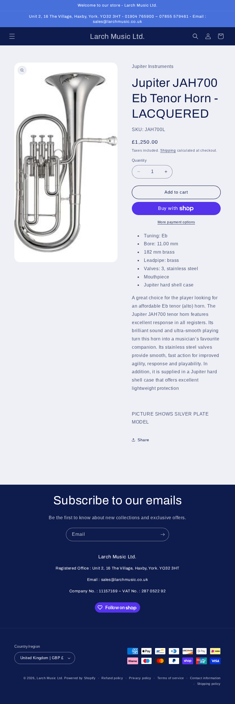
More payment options (176, 222)
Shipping (168, 151)
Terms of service (170, 678)
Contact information (205, 678)
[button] (12, 36)
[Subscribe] (162, 534)
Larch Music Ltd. (50, 678)
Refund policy (112, 678)
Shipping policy (209, 683)
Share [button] (143, 440)
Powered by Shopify (80, 678)
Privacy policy (140, 678)
